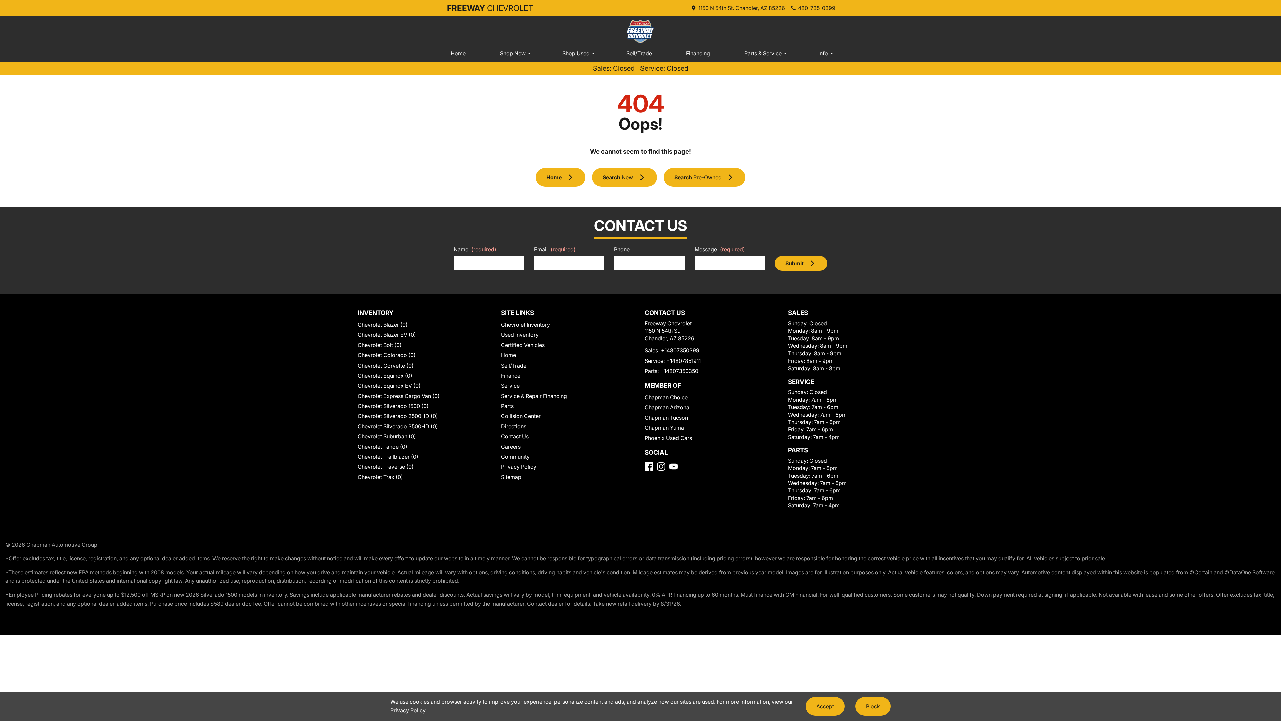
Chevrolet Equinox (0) (385, 375)
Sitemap (511, 477)
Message (720, 249)
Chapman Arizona (667, 407)
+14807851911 (683, 360)
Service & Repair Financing (534, 396)
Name (475, 249)
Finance (510, 375)
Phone (622, 249)
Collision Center (521, 416)
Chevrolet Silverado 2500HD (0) (398, 416)
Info (823, 53)
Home (458, 53)
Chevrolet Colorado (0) (387, 355)
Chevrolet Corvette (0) (386, 365)
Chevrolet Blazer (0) (383, 324)
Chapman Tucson (666, 417)
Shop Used (576, 53)
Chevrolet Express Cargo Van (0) (399, 396)
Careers (511, 446)
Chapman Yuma (664, 427)
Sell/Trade (639, 53)
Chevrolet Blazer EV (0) (387, 334)
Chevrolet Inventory (525, 324)
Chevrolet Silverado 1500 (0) (393, 406)
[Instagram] (661, 466)
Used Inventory (520, 334)
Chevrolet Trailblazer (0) (388, 456)
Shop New (513, 53)
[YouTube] (673, 466)
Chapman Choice (666, 397)
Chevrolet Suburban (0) (387, 436)
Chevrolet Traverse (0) (386, 466)
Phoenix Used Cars (668, 438)
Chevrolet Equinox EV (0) (389, 385)
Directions (513, 426)
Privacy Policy (518, 466)
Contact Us (515, 436)
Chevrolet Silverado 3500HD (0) (398, 426)
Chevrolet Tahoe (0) (382, 446)
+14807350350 (679, 371)
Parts (507, 406)
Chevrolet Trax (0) (380, 477)
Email (555, 249)
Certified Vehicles (523, 345)
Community (515, 456)
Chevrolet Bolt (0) (380, 345)
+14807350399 (680, 350)
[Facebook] (648, 466)
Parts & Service (763, 53)
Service (510, 385)
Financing (698, 53)
